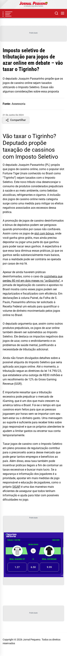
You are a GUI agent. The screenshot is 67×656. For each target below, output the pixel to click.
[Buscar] (56, 13)
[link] (33, 4)
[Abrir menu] (62, 13)
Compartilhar (18, 120)
